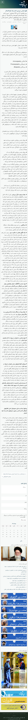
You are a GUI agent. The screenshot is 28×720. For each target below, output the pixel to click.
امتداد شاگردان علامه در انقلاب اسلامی (18, 585)
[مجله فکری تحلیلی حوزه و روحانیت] (22, 4)
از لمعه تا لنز (23, 574)
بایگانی (14, 713)
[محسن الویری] (14, 27)
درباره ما (24, 713)
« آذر (21, 541)
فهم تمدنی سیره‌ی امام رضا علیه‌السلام (16, 10)
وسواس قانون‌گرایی (6, 476)
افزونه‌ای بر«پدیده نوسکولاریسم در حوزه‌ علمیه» (16, 578)
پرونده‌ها (17, 713)
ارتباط (4, 713)
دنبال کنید (14, 715)
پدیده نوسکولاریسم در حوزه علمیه (18, 580)
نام (26, 495)
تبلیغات (7, 713)
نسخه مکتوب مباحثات (23, 650)
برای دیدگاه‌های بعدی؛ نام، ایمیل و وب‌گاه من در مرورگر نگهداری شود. (14, 516)
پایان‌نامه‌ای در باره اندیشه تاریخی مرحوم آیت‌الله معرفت (14, 474)
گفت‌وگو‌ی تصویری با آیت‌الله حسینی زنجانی (19, 544)
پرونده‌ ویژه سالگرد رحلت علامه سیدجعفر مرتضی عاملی (14, 589)
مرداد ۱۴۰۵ (14, 523)
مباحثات (8, 717)
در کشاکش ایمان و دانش (20, 587)
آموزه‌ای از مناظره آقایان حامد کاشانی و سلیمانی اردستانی (14, 576)
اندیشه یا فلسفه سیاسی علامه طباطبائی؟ (17, 582)
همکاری (10, 713)
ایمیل (26, 502)
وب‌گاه (25, 508)
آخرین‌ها (20, 713)
